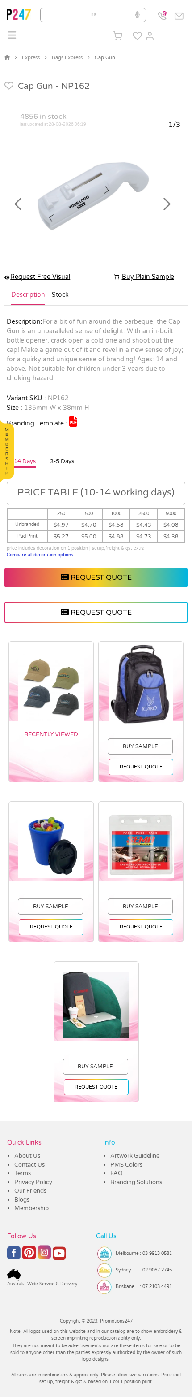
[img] (73, 421)
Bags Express (67, 58)
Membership (31, 1208)
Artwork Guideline (134, 1155)
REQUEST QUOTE (100, 577)
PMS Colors (126, 1164)
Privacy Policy (33, 1182)
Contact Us (29, 1164)
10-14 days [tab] (20, 461)
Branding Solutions (136, 1182)
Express (31, 58)
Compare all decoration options (40, 555)
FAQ (116, 1173)
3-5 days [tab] (62, 461)
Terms (22, 1173)
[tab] (28, 298)
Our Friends (30, 1190)
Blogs (21, 1199)
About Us (27, 1155)
